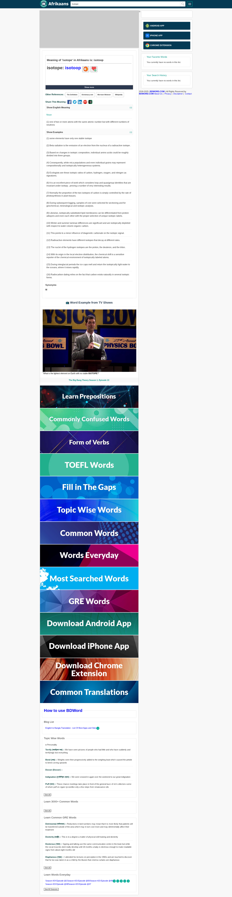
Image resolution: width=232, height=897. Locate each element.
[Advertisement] (88, 29)
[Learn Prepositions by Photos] (89, 407)
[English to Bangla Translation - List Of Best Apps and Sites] (97, 729)
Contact (188, 94)
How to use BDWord (63, 710)
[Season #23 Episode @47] (128, 882)
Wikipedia (118, 95)
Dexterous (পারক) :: (54, 844)
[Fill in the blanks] (89, 498)
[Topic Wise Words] (89, 521)
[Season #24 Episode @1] (114, 882)
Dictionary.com (87, 95)
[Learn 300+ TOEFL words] (89, 475)
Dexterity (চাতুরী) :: (53, 837)
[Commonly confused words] (89, 430)
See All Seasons (51, 889)
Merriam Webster (104, 95)
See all (47, 795)
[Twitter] (75, 103)
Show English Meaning (89, 107)
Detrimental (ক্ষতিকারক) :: (56, 824)
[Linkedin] (80, 103)
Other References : (54, 94)
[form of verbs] (89, 452)
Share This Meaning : (56, 102)
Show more (89, 87)
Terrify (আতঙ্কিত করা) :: (55, 750)
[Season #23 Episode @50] (118, 882)
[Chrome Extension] (89, 679)
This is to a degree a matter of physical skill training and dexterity (81, 837)
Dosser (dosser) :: (54, 770)
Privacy (167, 94)
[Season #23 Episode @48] (125, 882)
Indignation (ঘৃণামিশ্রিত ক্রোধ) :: (58, 777)
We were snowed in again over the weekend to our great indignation (87, 777)
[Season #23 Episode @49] (121, 882)
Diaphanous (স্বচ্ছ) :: (54, 857)
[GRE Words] (89, 611)
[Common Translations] (89, 702)
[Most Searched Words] (89, 589)
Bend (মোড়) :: (51, 760)
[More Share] (90, 103)
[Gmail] (85, 103)
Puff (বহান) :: (51, 784)
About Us (158, 94)
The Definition (72, 95)
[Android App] (89, 634)
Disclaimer (178, 94)
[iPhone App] (89, 657)
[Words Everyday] (89, 566)
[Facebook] (70, 103)
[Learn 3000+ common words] (89, 543)
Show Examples (89, 132)
